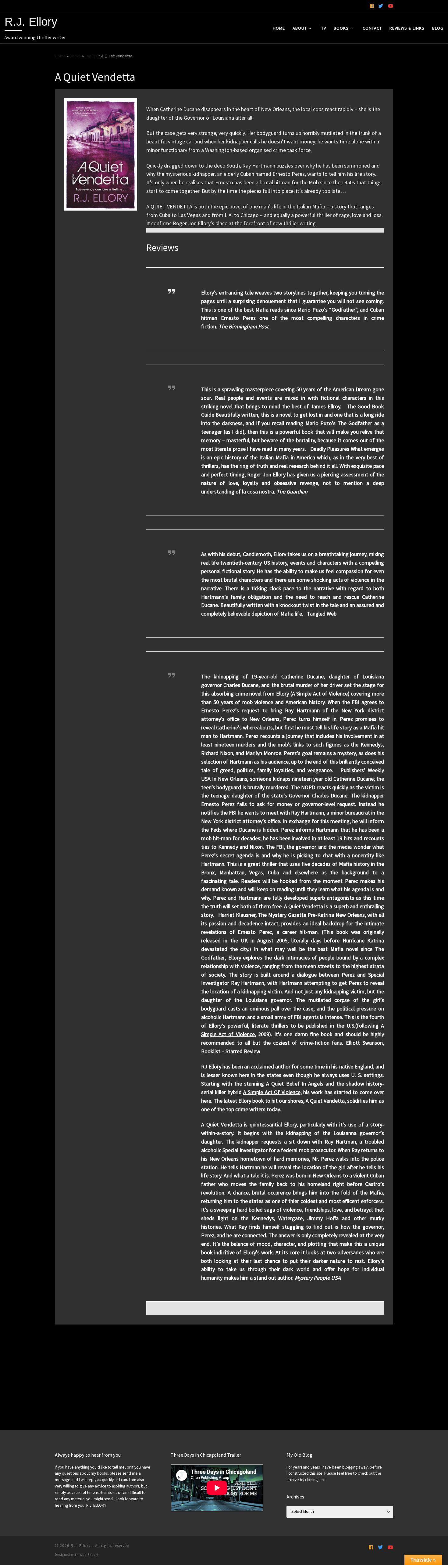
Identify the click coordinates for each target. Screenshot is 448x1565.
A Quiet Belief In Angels (294, 1083)
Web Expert (89, 1554)
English (91, 56)
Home (60, 56)
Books (75, 56)
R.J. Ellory (81, 1545)
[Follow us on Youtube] (390, 5)
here (322, 1479)
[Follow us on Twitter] (381, 5)
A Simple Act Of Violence (271, 1092)
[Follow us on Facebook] (372, 5)
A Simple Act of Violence (320, 693)
